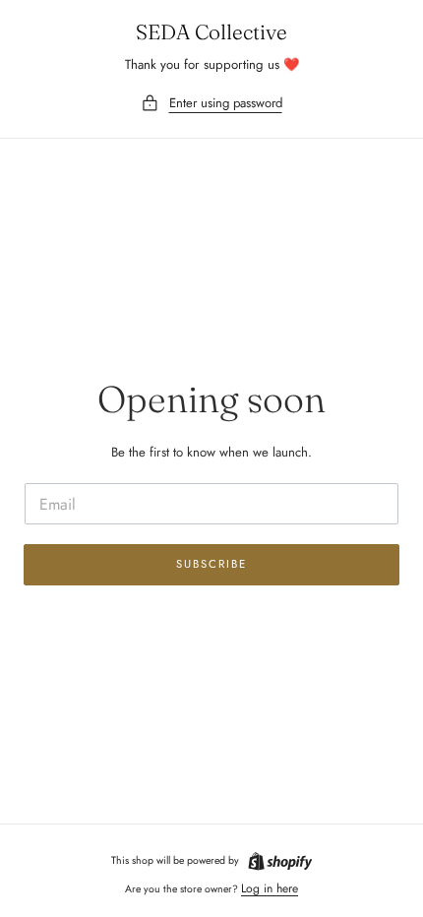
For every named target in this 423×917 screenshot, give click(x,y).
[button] (211, 103)
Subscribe (211, 564)
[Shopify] (280, 861)
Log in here (269, 888)
